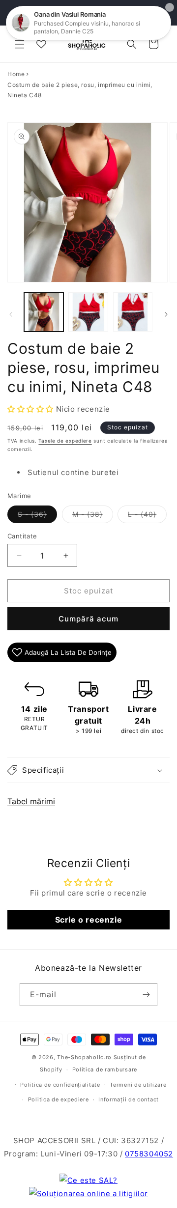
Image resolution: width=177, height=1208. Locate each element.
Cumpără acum (88, 618)
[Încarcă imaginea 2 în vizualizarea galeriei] (88, 312)
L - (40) (147, 516)
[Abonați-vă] (146, 994)
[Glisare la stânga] (11, 314)
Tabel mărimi (31, 801)
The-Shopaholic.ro (84, 1057)
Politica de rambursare (104, 1069)
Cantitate (22, 536)
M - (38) (92, 516)
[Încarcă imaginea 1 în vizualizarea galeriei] (43, 312)
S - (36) (37, 516)
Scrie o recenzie (88, 920)
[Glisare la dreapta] (166, 314)
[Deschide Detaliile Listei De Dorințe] (41, 44)
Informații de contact (128, 1099)
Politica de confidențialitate (60, 1084)
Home (16, 74)
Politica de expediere (58, 1099)
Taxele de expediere (64, 441)
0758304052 (149, 1153)
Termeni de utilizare (138, 1084)
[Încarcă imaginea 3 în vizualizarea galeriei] (132, 312)
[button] (19, 44)
